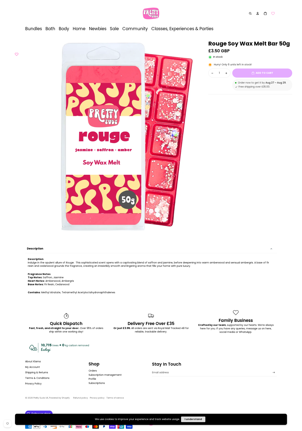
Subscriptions (97, 383)
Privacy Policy (33, 383)
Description (35, 248)
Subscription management (105, 375)
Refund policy (80, 397)
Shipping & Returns (36, 372)
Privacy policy (97, 397)
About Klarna (33, 361)
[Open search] (250, 13)
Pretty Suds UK (40, 397)
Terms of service (115, 397)
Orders (93, 370)
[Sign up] (274, 372)
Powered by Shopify (59, 397)
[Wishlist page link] (273, 13)
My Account (32, 367)
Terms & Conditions (37, 378)
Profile (92, 379)
